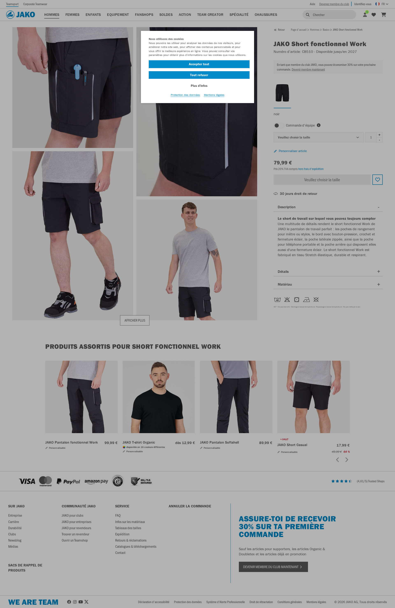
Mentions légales (214, 95)
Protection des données (185, 95)
